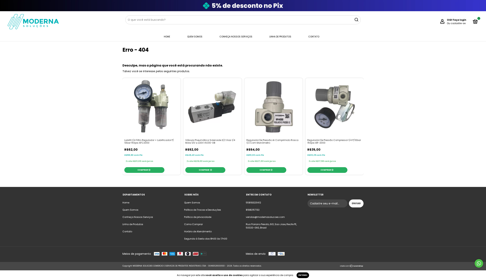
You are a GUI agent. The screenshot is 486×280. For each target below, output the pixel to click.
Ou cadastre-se (456, 23)
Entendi (302, 275)
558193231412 (253, 202)
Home (167, 36)
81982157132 (253, 209)
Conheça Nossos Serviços (235, 36)
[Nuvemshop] (352, 266)
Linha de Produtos (280, 36)
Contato (313, 36)
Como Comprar (193, 224)
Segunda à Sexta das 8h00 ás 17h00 (205, 238)
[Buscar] (356, 19)
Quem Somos (194, 36)
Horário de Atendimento (198, 231)
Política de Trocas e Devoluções (202, 209)
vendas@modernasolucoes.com (265, 217)
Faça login (459, 19)
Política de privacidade (197, 217)
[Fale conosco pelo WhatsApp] (479, 263)
